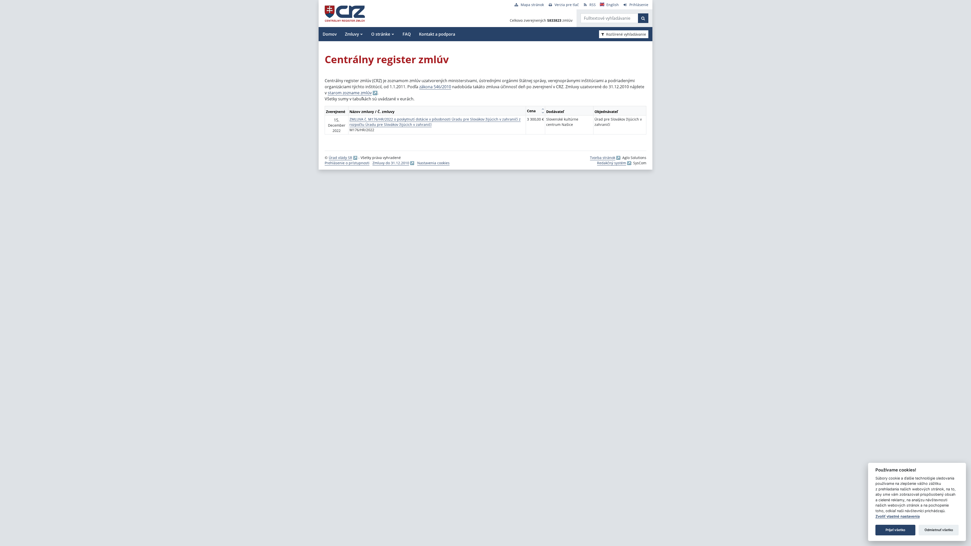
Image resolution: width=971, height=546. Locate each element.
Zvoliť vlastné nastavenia (897, 516)
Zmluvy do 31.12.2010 (390, 163)
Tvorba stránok (602, 157)
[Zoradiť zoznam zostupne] (543, 112)
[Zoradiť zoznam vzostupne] (543, 109)
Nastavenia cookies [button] (433, 163)
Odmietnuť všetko (938, 530)
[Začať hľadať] (643, 18)
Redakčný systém (611, 163)
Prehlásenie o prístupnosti (347, 163)
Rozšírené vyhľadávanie (626, 34)
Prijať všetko (895, 530)
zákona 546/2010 (435, 86)
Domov (330, 34)
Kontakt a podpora (437, 34)
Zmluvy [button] (352, 34)
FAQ (407, 34)
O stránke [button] (380, 34)
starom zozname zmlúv (350, 93)
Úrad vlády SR (340, 157)
